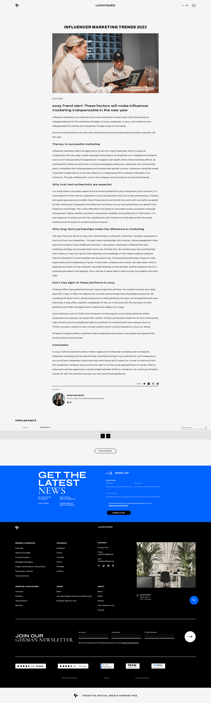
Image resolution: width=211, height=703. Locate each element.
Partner (101, 601)
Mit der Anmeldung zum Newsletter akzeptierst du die (130, 504)
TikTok (59, 553)
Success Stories (22, 576)
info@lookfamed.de (106, 561)
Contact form (103, 547)
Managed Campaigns (24, 562)
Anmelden (118, 513)
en (187, 5)
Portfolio (19, 596)
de (183, 5)
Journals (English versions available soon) (74, 596)
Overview (19, 548)
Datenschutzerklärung (118, 505)
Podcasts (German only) (67, 601)
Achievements (21, 601)
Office (100, 596)
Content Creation (22, 557)
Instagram (61, 548)
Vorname (109, 483)
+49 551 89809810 (105, 554)
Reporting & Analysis (24, 571)
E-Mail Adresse (112, 493)
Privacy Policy (70, 678)
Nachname (138, 483)
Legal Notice (142, 678)
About (100, 591)
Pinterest (60, 566)
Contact (101, 610)
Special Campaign (23, 553)
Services (19, 605)
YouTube (60, 557)
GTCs (106, 678)
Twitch (59, 562)
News (59, 591)
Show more (105, 451)
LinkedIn (60, 571)
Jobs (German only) (106, 605)
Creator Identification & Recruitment (30, 566)
